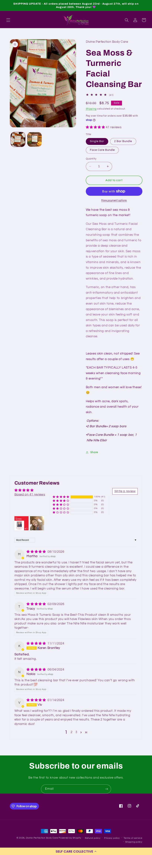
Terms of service (133, 838)
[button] (76, 851)
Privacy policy (112, 838)
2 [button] (71, 732)
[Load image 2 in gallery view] (34, 139)
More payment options (114, 200)
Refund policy (92, 838)
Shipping (91, 109)
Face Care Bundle (102, 150)
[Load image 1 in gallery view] (18, 139)
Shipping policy (133, 842)
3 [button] (76, 732)
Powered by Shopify (70, 838)
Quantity (91, 158)
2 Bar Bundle (123, 141)
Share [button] (94, 452)
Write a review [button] (125, 491)
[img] (37, 551)
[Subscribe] (106, 789)
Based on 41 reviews (29, 494)
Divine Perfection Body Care (42, 838)
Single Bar (97, 141)
